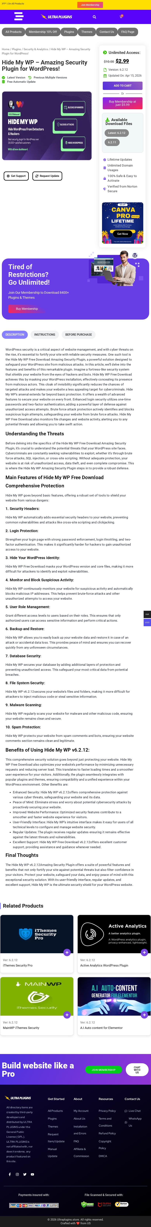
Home (5, 49)
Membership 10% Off (43, 32)
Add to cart (122, 85)
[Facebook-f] (9, 1174)
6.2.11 (112, 141)
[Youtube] (32, 1174)
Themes (86, 32)
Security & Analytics (36, 49)
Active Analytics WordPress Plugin (104, 965)
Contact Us (107, 32)
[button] (94, 17)
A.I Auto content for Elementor (101, 1028)
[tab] (15, 335)
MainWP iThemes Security (21, 1028)
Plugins (69, 32)
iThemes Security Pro (18, 965)
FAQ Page (127, 32)
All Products (14, 32)
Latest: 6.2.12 (117, 132)
